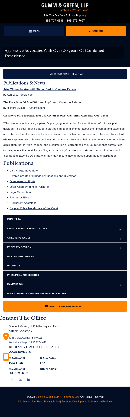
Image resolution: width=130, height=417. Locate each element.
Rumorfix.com (36, 107)
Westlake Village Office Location (34, 347)
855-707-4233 (54, 20)
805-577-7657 (76, 20)
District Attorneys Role (24, 170)
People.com (26, 94)
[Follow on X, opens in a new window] (20, 379)
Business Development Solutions (80, 401)
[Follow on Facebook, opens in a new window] (12, 379)
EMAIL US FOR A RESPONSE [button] (65, 306)
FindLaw (107, 401)
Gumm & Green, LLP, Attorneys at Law (57, 396)
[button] (34, 31)
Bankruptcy (15, 284)
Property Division (19, 247)
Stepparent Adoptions (23, 202)
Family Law (14, 219)
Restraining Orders (20, 256)
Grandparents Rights (22, 181)
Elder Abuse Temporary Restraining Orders (36, 293)
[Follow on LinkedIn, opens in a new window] (28, 379)
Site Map (37, 401)
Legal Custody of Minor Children (29, 186)
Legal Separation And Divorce (27, 228)
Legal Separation (20, 192)
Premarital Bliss (19, 197)
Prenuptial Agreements (23, 275)
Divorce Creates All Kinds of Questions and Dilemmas (43, 176)
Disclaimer (24, 401)
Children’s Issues (19, 237)
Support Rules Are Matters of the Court (34, 208)
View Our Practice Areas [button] (66, 74)
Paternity (13, 265)
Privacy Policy (52, 401)
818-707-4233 (17, 358)
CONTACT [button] (97, 31)
